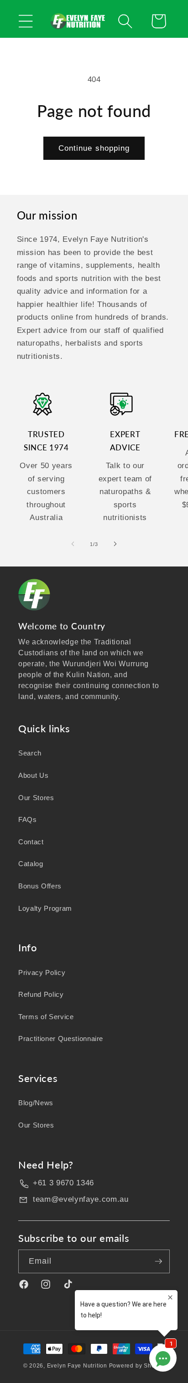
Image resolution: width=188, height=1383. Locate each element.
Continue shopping (94, 148)
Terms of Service (46, 1017)
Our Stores (36, 797)
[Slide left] (73, 544)
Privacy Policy (41, 972)
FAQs (27, 819)
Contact (31, 842)
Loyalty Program (45, 908)
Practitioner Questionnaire (60, 1038)
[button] (25, 21)
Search (30, 753)
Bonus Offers (40, 886)
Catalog (30, 864)
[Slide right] (115, 544)
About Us (33, 775)
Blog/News (35, 1103)
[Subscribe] (158, 1261)
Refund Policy (41, 994)
